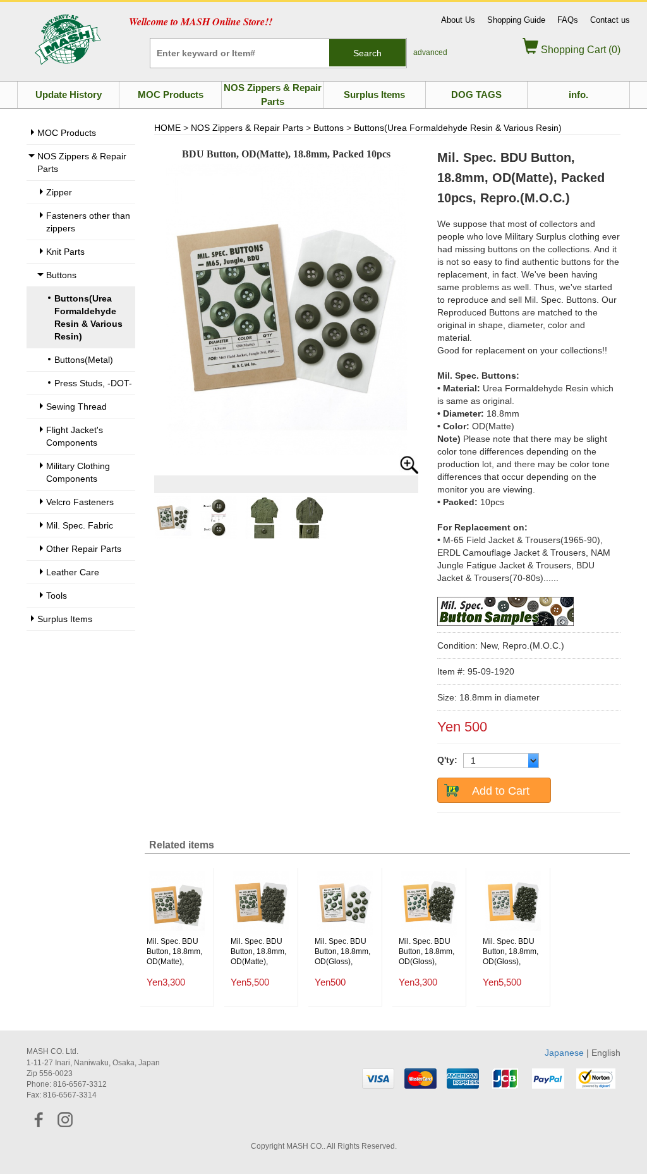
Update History (68, 94)
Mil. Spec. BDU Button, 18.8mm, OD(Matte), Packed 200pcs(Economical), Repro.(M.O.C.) (261, 952)
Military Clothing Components (78, 472)
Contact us (610, 20)
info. (578, 94)
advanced (430, 52)
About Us (458, 20)
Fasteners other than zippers (88, 222)
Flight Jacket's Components (74, 436)
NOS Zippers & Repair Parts (273, 94)
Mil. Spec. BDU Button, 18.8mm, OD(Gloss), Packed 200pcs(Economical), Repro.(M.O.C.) (513, 952)
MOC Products (170, 94)
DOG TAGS (476, 94)
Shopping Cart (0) (579, 49)
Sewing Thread (76, 406)
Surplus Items (374, 94)
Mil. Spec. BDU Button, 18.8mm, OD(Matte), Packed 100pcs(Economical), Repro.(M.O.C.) (177, 952)
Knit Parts (65, 252)
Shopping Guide (516, 20)
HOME (167, 128)
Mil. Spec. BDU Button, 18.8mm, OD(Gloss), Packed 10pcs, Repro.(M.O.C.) (342, 952)
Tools (56, 595)
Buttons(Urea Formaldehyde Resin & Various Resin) (458, 128)
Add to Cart (500, 791)
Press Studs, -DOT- (93, 383)
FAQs (567, 20)
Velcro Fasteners (80, 502)
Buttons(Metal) (83, 360)
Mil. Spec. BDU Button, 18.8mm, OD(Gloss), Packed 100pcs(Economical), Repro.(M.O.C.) (429, 952)
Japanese (564, 1053)
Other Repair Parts (83, 549)
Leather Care (72, 572)
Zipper (59, 192)
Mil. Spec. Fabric (79, 525)
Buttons (61, 275)
